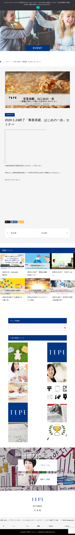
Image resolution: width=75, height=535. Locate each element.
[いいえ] (73, 5)
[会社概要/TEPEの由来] (18, 432)
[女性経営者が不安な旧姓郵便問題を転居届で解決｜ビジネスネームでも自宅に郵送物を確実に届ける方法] (57, 392)
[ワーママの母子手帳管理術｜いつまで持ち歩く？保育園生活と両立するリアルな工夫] (18, 372)
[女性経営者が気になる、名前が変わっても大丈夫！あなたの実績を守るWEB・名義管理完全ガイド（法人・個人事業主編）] (57, 432)
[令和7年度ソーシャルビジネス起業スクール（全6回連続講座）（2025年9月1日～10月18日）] (18, 412)
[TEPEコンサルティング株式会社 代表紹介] (57, 372)
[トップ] (57, 352)
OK (38, 7)
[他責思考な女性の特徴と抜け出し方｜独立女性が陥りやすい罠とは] (18, 352)
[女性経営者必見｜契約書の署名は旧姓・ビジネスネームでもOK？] (18, 392)
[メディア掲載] (57, 412)
